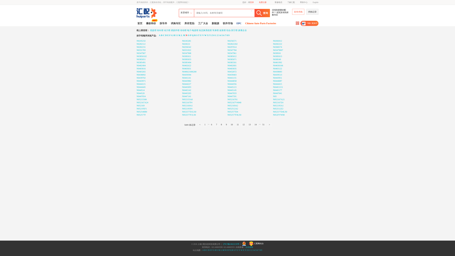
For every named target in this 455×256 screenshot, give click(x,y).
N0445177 (277, 90)
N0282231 (141, 47)
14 (256, 124)
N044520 (141, 93)
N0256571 (232, 41)
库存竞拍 (189, 23)
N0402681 (232, 65)
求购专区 (176, 23)
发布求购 (298, 12)
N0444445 (141, 87)
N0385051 (141, 59)
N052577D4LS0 (280, 112)
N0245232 (141, 41)
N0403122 (277, 68)
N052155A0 (187, 99)
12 (244, 124)
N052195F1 (142, 108)
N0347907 (141, 53)
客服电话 (278, 2)
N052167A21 (279, 99)
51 (263, 124)
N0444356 (232, 84)
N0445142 (186, 90)
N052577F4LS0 (234, 115)
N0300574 (277, 47)
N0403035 (232, 68)
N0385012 (232, 56)
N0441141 (186, 78)
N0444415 (277, 84)
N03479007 (278, 50)
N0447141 (186, 96)
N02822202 (233, 44)
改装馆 (222, 30)
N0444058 (232, 81)
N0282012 (277, 41)
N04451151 (278, 87)
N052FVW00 (279, 115)
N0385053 (186, 59)
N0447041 (277, 93)
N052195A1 (278, 105)
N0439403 (232, 75)
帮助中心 (304, 2)
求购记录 (312, 12)
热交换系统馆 (205, 30)
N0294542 (186, 47)
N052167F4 (187, 102)
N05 (275, 96)
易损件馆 (175, 30)
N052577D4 (233, 112)
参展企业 (242, 30)
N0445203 (186, 93)
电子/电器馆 (192, 30)
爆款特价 (151, 23)
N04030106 (278, 65)
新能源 (215, 23)
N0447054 (141, 96)
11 (238, 124)
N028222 (186, 44)
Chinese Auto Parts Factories (260, 23)
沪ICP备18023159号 (231, 244)
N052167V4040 (234, 102)
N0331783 (141, 50)
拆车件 (163, 23)
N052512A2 (233, 108)
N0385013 (277, 56)
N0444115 (141, 84)
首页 (139, 23)
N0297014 (232, 47)
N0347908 (186, 53)
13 (250, 124)
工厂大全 (203, 23)
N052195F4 (187, 108)
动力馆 (167, 30)
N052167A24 (142, 102)
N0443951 (277, 78)
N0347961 (232, 53)
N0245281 (186, 41)
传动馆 (183, 30)
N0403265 (141, 72)
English (315, 2)
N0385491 (141, 62)
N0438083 (277, 72)
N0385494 (186, 62)
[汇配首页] (147, 8)
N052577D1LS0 (189, 112)
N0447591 (232, 96)
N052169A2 (233, 105)
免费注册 (262, 2)
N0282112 (141, 44)
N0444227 (186, 84)
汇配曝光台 (259, 243)
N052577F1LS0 (189, 115)
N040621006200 (189, 72)
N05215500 (142, 99)
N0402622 (186, 65)
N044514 (141, 90)
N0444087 (277, 81)
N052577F (141, 115)
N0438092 (141, 75)
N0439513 (277, 75)
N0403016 (141, 68)
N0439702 (141, 78)
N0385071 (232, 59)
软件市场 (228, 23)
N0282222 (277, 44)
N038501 (277, 53)
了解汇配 (291, 2)
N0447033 (232, 93)
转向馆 (160, 30)
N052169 (141, 105)
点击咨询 (249, 247)
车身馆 (215, 30)
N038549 (277, 59)
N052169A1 (187, 105)
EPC (239, 23)
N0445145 (232, 90)
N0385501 (232, 62)
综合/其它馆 (232, 30)
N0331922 (186, 50)
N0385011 (186, 56)
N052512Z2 (278, 108)
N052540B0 (142, 112)
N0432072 (232, 72)
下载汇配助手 (312, 23)
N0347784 (232, 50)
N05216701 (233, 99)
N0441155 (232, 78)
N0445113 (232, 87)
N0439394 (186, 75)
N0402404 (141, 65)
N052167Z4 (278, 102)
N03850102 (142, 56)
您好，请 (248, 2)
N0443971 (141, 81)
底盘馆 (153, 30)
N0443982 (186, 81)
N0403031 (186, 68)
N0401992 (277, 62)
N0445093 (186, 87)
